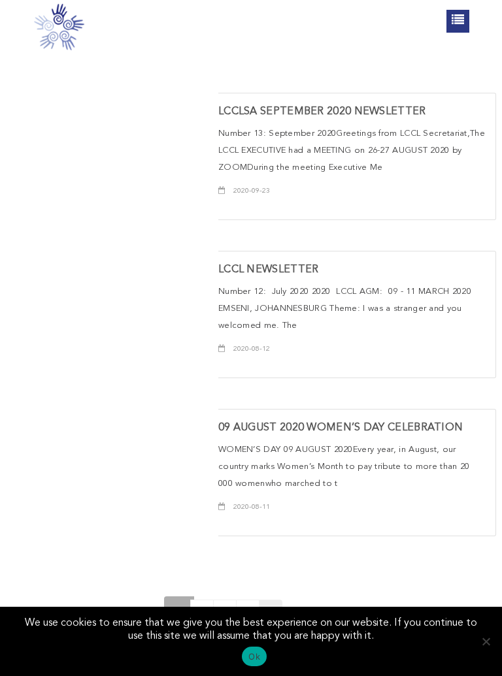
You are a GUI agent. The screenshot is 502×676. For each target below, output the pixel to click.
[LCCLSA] (59, 27)
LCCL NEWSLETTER (268, 270)
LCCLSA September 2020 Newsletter (322, 111)
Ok (254, 656)
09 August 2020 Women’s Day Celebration (340, 428)
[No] (485, 641)
